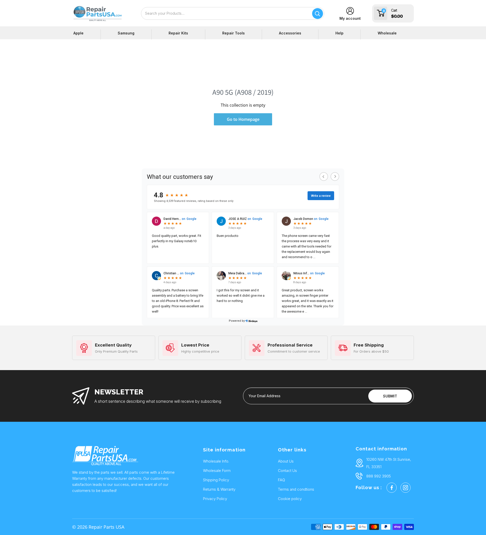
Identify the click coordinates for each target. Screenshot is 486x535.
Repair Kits (178, 33)
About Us (286, 461)
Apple (78, 33)
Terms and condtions (296, 489)
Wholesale (387, 33)
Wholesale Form (217, 470)
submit (390, 396)
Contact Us (287, 470)
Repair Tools (233, 33)
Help (339, 33)
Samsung (126, 33)
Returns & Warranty (219, 489)
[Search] (317, 13)
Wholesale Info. (216, 461)
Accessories (290, 33)
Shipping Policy (216, 479)
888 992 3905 (378, 476)
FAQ (281, 479)
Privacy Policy (215, 498)
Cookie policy (290, 498)
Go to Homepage (243, 119)
